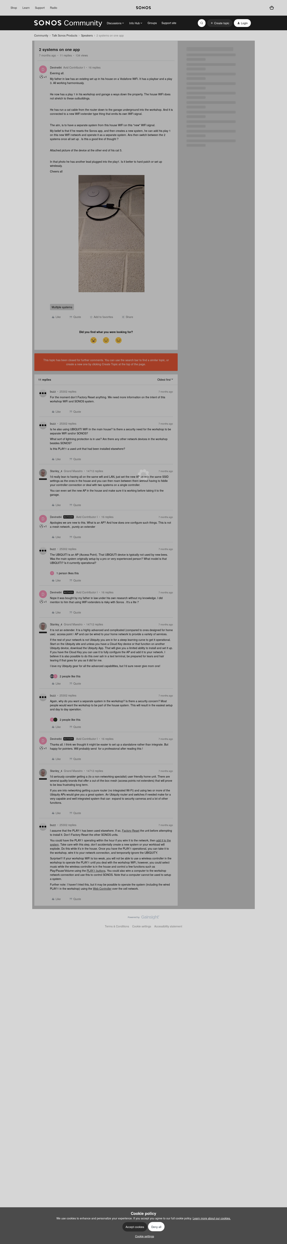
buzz (53, 391)
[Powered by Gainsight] (143, 918)
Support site (168, 23)
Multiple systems (62, 307)
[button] (219, 23)
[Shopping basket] (271, 8)
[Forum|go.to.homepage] (68, 23)
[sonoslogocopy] (143, 8)
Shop (14, 8)
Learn (26, 8)
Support (40, 8)
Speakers (87, 35)
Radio (53, 8)
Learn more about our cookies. (212, 1218)
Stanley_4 (56, 471)
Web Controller (102, 888)
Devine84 (56, 67)
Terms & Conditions (117, 926)
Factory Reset (130, 830)
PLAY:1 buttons (96, 870)
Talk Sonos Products (64, 35)
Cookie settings (141, 926)
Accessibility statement (168, 926)
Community (41, 35)
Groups (152, 23)
